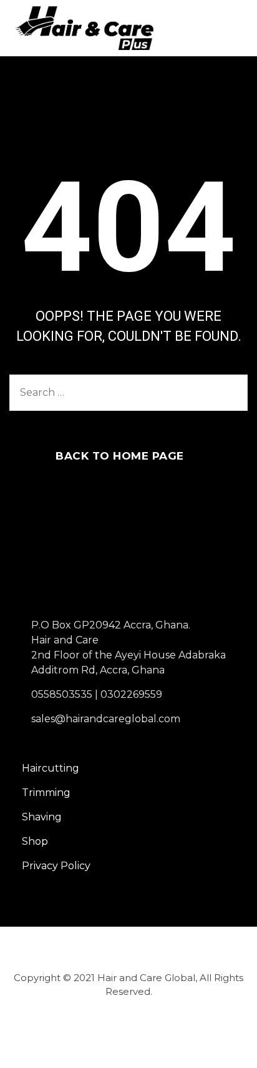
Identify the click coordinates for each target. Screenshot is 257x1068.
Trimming (46, 792)
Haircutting (50, 768)
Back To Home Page (120, 456)
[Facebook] (108, 1030)
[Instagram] (144, 1030)
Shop (35, 841)
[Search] (232, 392)
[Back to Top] (230, 1048)
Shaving (42, 817)
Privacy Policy (56, 866)
